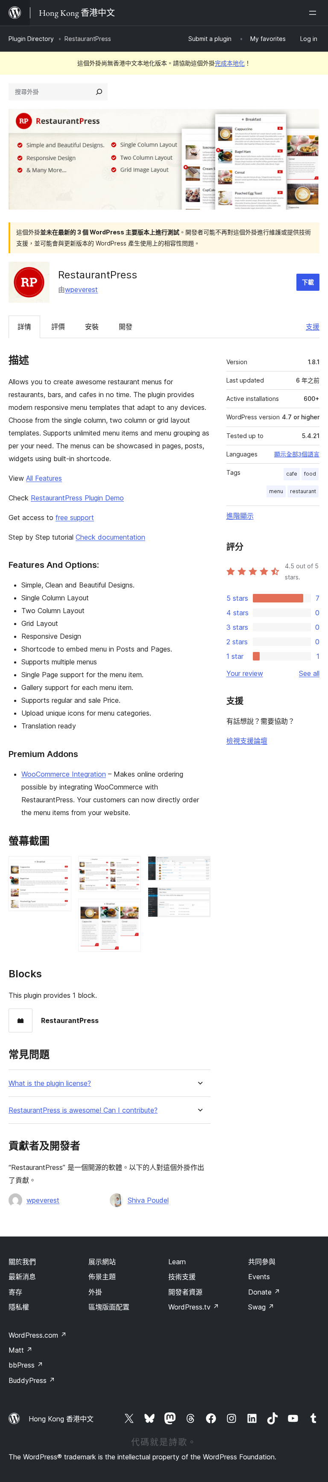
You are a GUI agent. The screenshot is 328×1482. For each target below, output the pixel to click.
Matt (20, 1350)
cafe (291, 474)
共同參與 (261, 1261)
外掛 (95, 1292)
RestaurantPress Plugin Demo (77, 498)
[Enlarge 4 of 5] (199, 867)
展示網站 (102, 1261)
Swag (261, 1307)
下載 (308, 282)
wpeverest (81, 289)
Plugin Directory (31, 38)
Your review (244, 673)
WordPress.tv (193, 1307)
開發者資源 (185, 1292)
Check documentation (110, 537)
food (310, 474)
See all (309, 673)
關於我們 (22, 1261)
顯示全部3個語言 (296, 454)
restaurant (303, 491)
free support (75, 517)
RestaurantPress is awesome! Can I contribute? (83, 1110)
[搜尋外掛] (99, 91)
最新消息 (22, 1276)
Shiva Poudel (148, 1200)
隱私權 (19, 1307)
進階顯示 (240, 516)
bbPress (26, 1365)
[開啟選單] (314, 13)
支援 (312, 326)
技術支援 (182, 1276)
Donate (264, 1292)
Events (259, 1276)
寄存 (15, 1292)
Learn (177, 1261)
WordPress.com (38, 1335)
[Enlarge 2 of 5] (129, 867)
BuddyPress (32, 1380)
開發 (125, 326)
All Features (44, 478)
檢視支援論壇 (246, 741)
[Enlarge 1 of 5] (60, 867)
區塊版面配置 (108, 1307)
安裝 (92, 326)
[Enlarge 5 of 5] (199, 898)
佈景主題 (102, 1276)
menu (276, 491)
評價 (58, 326)
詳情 (24, 326)
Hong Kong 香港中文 (61, 1419)
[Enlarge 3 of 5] (129, 910)
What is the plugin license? (50, 1083)
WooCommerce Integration (63, 774)
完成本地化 (230, 63)
